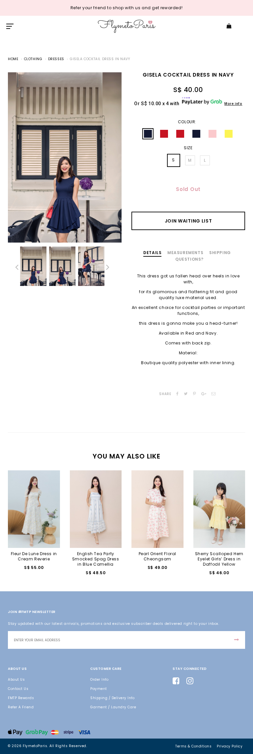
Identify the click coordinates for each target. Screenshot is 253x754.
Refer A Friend (21, 707)
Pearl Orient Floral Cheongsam (157, 556)
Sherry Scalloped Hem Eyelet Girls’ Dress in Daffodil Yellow (219, 559)
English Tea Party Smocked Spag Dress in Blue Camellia (95, 559)
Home (13, 59)
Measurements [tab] (185, 252)
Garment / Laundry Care (113, 707)
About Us (16, 679)
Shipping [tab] (220, 252)
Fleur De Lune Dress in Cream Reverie (34, 556)
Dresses (56, 59)
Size (188, 148)
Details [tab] (152, 252)
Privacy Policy (229, 746)
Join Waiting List (188, 221)
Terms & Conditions (193, 746)
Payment (98, 688)
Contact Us (18, 688)
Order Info (99, 679)
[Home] (126, 26)
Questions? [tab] (189, 259)
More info (233, 104)
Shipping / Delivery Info (112, 697)
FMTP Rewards (21, 697)
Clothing (33, 59)
